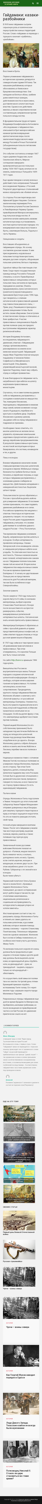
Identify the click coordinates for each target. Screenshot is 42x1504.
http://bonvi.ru (17, 660)
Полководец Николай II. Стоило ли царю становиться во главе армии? (18, 1474)
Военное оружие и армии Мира (28, 1499)
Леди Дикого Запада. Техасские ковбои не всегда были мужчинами (20, 1425)
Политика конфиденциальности (21, 1500)
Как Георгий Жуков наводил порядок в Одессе (20, 1376)
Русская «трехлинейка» (12, 1261)
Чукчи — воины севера (12, 1289)
